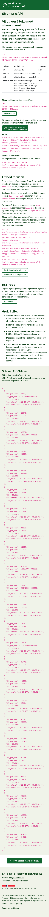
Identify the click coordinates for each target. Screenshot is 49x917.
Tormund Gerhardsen (19, 881)
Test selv (8, 113)
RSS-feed (8, 301)
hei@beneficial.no (16, 877)
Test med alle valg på (14, 275)
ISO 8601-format (24, 375)
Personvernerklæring (10, 908)
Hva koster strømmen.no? (26, 861)
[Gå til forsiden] (5, 5)
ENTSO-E (34, 344)
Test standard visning (14, 270)
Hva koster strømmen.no (30, 158)
